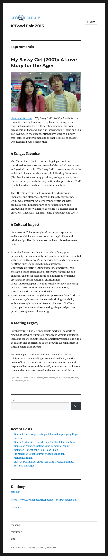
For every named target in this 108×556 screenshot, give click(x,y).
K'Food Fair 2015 (27, 26)
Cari (13, 400)
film (46, 378)
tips (13, 538)
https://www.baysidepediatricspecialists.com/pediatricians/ (44, 499)
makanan (16, 525)
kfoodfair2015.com (21, 118)
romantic (19, 380)
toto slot (15, 491)
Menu (91, 21)
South (27, 380)
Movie (25, 378)
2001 (33, 378)
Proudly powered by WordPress (42, 547)
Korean (52, 378)
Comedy (39, 378)
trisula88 (16, 507)
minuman (16, 532)
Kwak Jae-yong (63, 378)
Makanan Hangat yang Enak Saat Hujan (36, 449)
